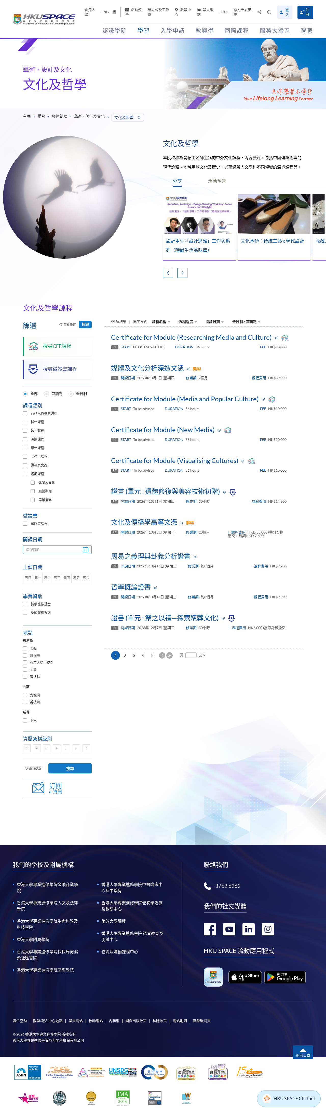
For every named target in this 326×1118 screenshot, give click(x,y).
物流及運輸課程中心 (119, 951)
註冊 (307, 12)
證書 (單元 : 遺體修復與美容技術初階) (165, 491)
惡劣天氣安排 (242, 12)
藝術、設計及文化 (89, 116)
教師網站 (96, 1021)
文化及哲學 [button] (123, 117)
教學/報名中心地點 (48, 1021)
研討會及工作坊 (158, 12)
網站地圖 (180, 1021)
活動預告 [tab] (217, 181)
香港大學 (90, 12)
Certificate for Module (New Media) (163, 429)
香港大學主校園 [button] (41, 662)
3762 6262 (228, 886)
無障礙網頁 (202, 1021)
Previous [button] (168, 273)
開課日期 (213, 322)
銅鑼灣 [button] (35, 656)
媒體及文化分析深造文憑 (147, 368)
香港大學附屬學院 (33, 939)
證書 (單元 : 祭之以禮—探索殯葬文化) (165, 618)
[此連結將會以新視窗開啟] (245, 977)
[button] (269, 12)
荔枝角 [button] (35, 702)
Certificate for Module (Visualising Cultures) (174, 460)
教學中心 (183, 12)
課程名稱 (159, 322)
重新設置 (70, 324)
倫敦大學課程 (113, 921)
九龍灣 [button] (35, 695)
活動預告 (133, 12)
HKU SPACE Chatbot (294, 1098)
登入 (287, 12)
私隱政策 (160, 1021)
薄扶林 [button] (35, 677)
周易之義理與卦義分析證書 (151, 556)
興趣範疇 (59, 116)
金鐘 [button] (33, 648)
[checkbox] (25, 413)
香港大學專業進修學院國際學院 (45, 970)
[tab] (57, 648)
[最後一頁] (169, 655)
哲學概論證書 (131, 587)
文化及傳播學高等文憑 (144, 522)
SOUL (224, 12)
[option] (199, 227)
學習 (41, 116)
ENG (105, 12)
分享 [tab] (177, 181)
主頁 (27, 116)
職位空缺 (20, 1021)
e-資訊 (55, 788)
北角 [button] (33, 670)
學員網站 (205, 12)
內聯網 (114, 1021)
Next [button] (182, 273)
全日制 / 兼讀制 (244, 322)
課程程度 (186, 322)
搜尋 (85, 324)
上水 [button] (33, 720)
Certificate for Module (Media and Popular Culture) (185, 399)
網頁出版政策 (136, 1021)
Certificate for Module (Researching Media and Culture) (191, 337)
